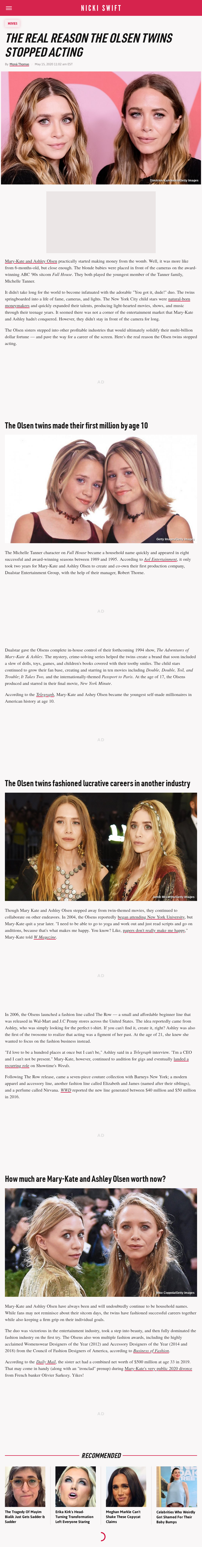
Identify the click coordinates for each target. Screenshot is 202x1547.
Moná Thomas (19, 64)
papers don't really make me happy (154, 930)
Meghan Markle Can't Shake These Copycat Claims (123, 1517)
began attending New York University (151, 917)
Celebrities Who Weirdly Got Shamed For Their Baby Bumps (175, 1517)
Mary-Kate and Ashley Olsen (31, 261)
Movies (12, 23)
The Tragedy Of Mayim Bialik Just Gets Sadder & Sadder (25, 1517)
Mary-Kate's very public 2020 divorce (158, 1368)
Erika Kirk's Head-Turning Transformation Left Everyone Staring (74, 1517)
